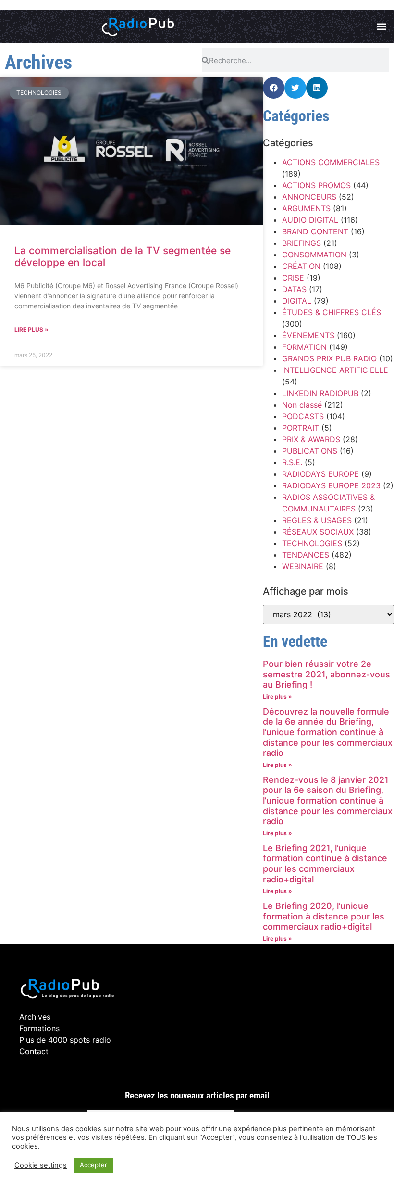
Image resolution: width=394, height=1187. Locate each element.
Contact (34, 1051)
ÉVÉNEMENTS (308, 335)
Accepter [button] (93, 1165)
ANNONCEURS (309, 197)
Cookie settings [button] (40, 1165)
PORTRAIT (300, 428)
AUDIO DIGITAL (310, 220)
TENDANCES (305, 555)
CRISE (293, 277)
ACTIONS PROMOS (316, 185)
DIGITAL (296, 301)
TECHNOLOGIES (312, 543)
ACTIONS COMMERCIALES (331, 162)
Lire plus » (31, 329)
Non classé (302, 404)
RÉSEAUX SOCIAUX (318, 531)
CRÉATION (301, 266)
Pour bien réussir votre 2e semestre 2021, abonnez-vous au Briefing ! (326, 674)
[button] (381, 27)
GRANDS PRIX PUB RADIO (329, 358)
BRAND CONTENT (315, 231)
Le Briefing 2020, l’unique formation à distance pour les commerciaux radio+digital (323, 916)
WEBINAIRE (302, 566)
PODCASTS (303, 416)
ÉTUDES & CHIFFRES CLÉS (331, 312)
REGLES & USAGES (317, 520)
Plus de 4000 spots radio (65, 1040)
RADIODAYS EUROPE (320, 474)
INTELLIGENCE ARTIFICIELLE (335, 370)
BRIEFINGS (301, 243)
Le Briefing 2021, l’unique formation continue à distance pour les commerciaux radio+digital (325, 863)
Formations (39, 1028)
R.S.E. (292, 462)
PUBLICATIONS (309, 451)
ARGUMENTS (306, 208)
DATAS (294, 289)
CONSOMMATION (314, 254)
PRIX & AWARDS (311, 439)
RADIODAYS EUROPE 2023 (331, 485)
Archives (34, 1016)
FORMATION (304, 347)
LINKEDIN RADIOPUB (320, 393)
